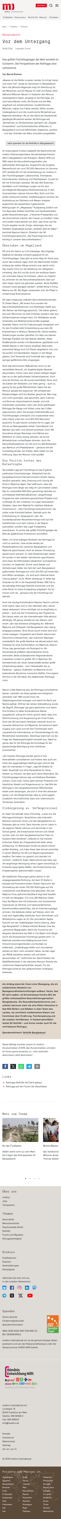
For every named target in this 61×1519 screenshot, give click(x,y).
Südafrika (47, 1498)
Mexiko (26, 1494)
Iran (4, 1511)
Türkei (45, 1504)
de (3, 1449)
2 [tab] (30, 1178)
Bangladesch (8, 1484)
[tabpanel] (20, 1146)
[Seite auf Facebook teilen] (5, 1066)
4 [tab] (38, 1178)
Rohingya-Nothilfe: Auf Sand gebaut (24, 1082)
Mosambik (27, 1498)
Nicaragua (27, 1504)
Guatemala (7, 1498)
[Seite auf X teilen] (13, 1066)
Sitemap (6, 1445)
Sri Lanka (47, 1494)
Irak (4, 1508)
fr (16, 1449)
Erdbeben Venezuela (14, 17)
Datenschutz (8, 1441)
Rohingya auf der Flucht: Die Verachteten (26, 1086)
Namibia (26, 1501)
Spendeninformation (12, 1324)
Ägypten (6, 1481)
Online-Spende (9, 1317)
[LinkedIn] (27, 1288)
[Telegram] (4, 1296)
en (8, 1449)
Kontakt (6, 1433)
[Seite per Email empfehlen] (37, 1066)
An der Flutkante (11, 1145)
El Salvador (7, 1494)
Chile (4, 1491)
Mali (24, 1487)
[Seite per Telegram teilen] (29, 1066)
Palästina (47, 1477)
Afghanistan (7, 1477)
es (12, 1449)
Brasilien (6, 1487)
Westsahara (48, 1511)
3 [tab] (34, 1178)
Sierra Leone (48, 1487)
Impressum (8, 1437)
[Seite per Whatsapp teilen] (21, 1066)
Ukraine (46, 1508)
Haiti (4, 1501)
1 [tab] (25, 1178)
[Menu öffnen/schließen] (54, 5)
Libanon (26, 1484)
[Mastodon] (34, 1288)
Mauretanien (28, 1491)
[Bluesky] (4, 1288)
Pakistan (26, 1511)
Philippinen (48, 1481)
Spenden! (41, 5)
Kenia (25, 1481)
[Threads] (12, 1296)
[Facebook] (12, 1288)
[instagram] (19, 1288)
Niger (25, 1508)
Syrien (46, 1501)
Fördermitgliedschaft (13, 1321)
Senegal (46, 1484)
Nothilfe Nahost (37, 17)
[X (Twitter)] (20, 1296)
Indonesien (7, 1504)
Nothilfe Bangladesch (34, 1032)
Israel (25, 1477)
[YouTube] (30, 1296)
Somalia (46, 1491)
